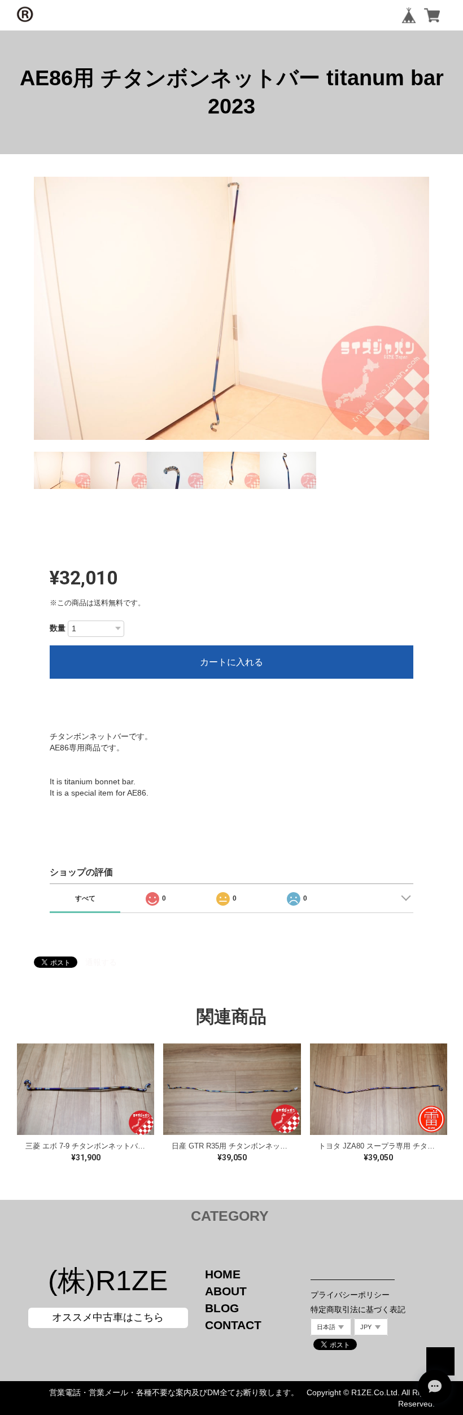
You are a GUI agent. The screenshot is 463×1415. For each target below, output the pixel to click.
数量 (57, 627)
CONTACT (233, 1324)
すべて (85, 898)
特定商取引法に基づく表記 (358, 1309)
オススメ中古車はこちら (108, 1317)
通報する (101, 962)
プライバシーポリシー (350, 1294)
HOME (223, 1274)
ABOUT (226, 1291)
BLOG (222, 1308)
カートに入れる (231, 662)
